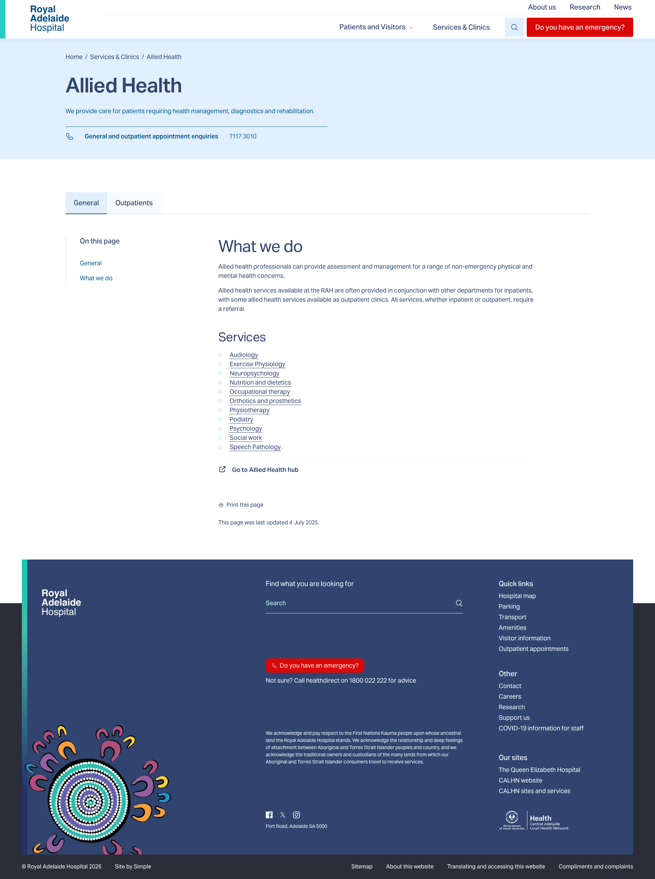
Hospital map (517, 596)
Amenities (512, 627)
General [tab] (86, 202)
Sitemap (362, 866)
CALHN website (520, 780)
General (91, 263)
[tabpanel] (328, 381)
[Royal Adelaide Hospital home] (49, 19)
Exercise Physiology (257, 364)
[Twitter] (282, 814)
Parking (509, 606)
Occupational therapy (260, 392)
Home (74, 57)
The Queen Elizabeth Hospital (539, 770)
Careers (510, 696)
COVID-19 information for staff (541, 728)
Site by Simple (133, 866)
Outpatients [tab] (134, 202)
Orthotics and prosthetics (265, 401)
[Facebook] (269, 814)
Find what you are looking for (310, 583)
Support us (514, 717)
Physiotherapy (250, 410)
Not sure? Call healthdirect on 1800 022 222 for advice (341, 680)
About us (542, 7)
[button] (580, 27)
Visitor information (525, 638)
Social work (246, 438)
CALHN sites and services (534, 791)
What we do (96, 278)
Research (585, 7)
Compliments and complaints (596, 866)
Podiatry (241, 419)
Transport (512, 617)
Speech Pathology (255, 447)
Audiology (244, 355)
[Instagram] (296, 814)
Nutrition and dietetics (260, 382)
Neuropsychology (254, 373)
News (623, 7)
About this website (410, 866)
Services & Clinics (461, 27)
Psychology (246, 428)
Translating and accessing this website (496, 866)
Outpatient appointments (534, 649)
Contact (510, 686)
